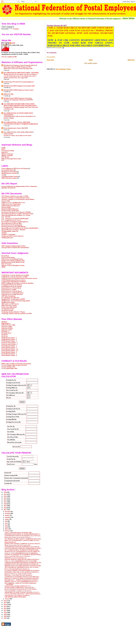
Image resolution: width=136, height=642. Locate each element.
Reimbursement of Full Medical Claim (12, 262)
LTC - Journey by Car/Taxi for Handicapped (14, 218)
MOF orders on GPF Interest (10, 304)
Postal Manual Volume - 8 (9, 355)
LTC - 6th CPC (5, 217)
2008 (5, 616)
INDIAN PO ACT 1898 (8, 325)
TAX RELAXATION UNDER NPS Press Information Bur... (20, 587)
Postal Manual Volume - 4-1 (9, 349)
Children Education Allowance (10, 205)
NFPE (13, 43)
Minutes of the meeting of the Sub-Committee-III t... (18, 545)
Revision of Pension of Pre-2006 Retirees (13, 226)
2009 (5, 614)
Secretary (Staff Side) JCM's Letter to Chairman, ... (18, 556)
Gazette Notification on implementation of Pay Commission (19, 186)
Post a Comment (51, 56)
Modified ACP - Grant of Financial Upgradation (15, 301)
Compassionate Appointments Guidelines (13, 281)
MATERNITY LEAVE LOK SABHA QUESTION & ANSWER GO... (22, 564)
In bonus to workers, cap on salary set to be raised (17, 135)
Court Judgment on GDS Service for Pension (14, 168)
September (8, 517)
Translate (16, 29)
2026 (5, 492)
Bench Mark (5, 256)
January (7, 599)
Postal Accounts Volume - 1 (9, 342)
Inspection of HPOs (7, 328)
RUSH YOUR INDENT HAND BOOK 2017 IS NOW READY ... (21, 589)
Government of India (7, 150)
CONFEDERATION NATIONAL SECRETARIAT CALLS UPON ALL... (23, 535)
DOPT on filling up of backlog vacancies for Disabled (17, 283)
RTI (2, 160)
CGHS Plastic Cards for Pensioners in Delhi (14, 277)
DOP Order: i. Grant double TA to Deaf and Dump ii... (19, 575)
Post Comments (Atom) (63, 69)
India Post (4, 152)
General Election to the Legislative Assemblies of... (17, 595)
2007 (5, 618)
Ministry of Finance (7, 154)
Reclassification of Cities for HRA (11, 223)
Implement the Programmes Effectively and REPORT (18, 100)
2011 (5, 610)
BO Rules (4, 322)
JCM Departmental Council (9, 176)
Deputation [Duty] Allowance (10, 209)
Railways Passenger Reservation (11, 158)
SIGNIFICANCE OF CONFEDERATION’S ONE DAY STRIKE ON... (22, 551)
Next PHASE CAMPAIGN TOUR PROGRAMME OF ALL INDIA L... (22, 570)
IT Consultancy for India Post (10, 297)
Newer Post (50, 60)
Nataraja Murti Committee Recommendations (15, 247)
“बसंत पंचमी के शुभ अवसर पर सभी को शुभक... (15, 597)
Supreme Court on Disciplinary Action (12, 265)
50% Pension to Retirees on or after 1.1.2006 (14, 196)
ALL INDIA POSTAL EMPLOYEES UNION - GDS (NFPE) (21, 72)
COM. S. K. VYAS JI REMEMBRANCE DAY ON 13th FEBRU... (21, 561)
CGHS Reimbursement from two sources (13, 280)
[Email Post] (63, 47)
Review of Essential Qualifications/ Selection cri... (17, 569)
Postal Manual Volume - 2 (9, 346)
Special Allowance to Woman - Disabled (13, 229)
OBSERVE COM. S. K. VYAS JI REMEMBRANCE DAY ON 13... (21, 581)
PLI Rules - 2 (5, 331)
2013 (5, 606)
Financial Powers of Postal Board (11, 291)
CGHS (3, 147)
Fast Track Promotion (8, 257)
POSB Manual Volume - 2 (9, 339)
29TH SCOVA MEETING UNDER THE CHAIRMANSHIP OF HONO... (23, 548)
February (7, 531)
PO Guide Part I (6, 333)
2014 (5, 604)
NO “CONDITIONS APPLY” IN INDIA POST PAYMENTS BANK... (22, 550)
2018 (5, 508)
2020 (5, 504)
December (8, 511)
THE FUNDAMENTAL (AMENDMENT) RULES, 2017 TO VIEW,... (22, 567)
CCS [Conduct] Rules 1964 (9, 368)
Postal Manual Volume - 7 (9, 354)
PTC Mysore (5, 157)
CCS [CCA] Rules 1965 (8, 367)
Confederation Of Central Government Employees (19, 82)
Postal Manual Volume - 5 (9, 352)
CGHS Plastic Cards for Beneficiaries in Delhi (15, 275)
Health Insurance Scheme (9, 173)
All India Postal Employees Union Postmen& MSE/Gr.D (20, 65)
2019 (5, 506)
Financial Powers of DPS (8, 289)
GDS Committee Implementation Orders (13, 246)
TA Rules (4, 233)
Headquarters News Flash (9, 171)
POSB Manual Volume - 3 (9, 341)
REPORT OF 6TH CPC (8, 188)
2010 (5, 612)
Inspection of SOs (6, 330)
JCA (2, 175)
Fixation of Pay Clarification (10, 210)
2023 (5, 498)
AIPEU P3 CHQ (8, 94)
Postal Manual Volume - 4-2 (9, 350)
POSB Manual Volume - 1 (9, 338)
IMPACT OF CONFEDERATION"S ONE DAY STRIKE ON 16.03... (22, 540)
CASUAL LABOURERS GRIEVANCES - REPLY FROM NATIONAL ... (23, 594)
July (6, 521)
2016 (5, 601)
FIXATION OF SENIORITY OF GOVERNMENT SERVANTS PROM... (23, 554)
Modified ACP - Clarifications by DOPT (13, 299)
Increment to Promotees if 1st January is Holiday (16, 212)
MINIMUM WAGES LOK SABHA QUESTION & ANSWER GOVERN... (23, 565)
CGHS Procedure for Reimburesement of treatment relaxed (19, 278)
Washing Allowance (7, 237)
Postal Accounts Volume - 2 (9, 344)
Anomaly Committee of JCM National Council (15, 197)
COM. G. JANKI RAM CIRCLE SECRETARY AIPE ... (19, 532)
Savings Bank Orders (7, 309)
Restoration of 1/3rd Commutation (11, 225)
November (8, 513)
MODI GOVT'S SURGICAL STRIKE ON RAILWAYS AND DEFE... (22, 578)
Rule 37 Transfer (6, 264)
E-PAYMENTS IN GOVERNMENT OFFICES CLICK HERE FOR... (22, 576)
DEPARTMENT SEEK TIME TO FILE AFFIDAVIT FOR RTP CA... (22, 572)
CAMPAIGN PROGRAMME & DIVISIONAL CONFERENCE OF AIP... (23, 562)
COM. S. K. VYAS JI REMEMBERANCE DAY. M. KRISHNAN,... (21, 553)
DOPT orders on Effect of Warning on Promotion (16, 363)
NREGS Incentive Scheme (9, 178)
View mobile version (90, 63)
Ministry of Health (7, 155)
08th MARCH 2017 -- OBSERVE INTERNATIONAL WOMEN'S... (22, 580)
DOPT (3, 149)
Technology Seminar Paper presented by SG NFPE (16, 313)
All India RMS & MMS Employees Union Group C (19, 90)
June (6, 523)
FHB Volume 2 (5, 323)
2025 (5, 494)
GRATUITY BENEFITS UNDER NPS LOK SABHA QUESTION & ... (22, 559)
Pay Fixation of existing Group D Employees (14, 221)
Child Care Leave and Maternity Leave (13, 202)
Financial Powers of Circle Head (11, 288)
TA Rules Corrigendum (8, 234)
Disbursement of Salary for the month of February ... (18, 537)
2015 (5, 602)
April (6, 527)
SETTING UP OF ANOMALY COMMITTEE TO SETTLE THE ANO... (23, 543)
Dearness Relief (6, 207)
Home (91, 60)
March (7, 529)
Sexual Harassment (7, 310)
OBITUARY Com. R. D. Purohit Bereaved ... (17, 557)
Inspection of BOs (6, 326)
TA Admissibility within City (9, 231)
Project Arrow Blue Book (9, 307)
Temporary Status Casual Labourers (12, 236)
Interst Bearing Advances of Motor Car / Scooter (15, 215)
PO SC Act (4, 336)
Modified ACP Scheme (8, 302)
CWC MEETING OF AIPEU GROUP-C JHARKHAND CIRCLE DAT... (23, 539)
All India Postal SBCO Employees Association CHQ (19, 86)
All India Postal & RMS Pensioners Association (18, 98)
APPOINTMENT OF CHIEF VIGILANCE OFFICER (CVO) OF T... (22, 592)
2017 (5, 509)
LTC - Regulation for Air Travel (11, 220)
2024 (5, 496)
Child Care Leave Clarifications (11, 204)
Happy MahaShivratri (10, 542)
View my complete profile (9, 56)
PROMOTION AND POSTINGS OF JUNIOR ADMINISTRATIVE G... (23, 534)
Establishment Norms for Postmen (11, 285)
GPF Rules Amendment (8, 296)
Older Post (131, 60)
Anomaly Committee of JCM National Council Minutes (17, 199)
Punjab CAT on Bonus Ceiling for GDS (13, 260)
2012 (5, 608)
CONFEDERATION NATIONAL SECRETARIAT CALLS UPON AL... (22, 546)
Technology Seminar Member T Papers (13, 312)
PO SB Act (4, 334)
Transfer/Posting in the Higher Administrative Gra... (18, 586)
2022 (5, 500)
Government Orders (7, 170)
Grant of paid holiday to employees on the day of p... (18, 590)
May (6, 525)
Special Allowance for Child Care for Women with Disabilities (19, 228)
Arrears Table (5, 201)
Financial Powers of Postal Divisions (12, 293)
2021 (5, 502)
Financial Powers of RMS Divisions (12, 294)
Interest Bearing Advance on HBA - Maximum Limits (17, 213)
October (7, 515)
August (7, 519)
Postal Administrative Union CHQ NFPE (16, 128)
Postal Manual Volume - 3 (9, 347)
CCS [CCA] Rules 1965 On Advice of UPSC (14, 365)
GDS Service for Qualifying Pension (12, 259)
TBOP (3, 267)
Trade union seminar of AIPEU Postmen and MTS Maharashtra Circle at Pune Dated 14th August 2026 (18, 67)
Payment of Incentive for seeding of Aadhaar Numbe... (19, 573)
